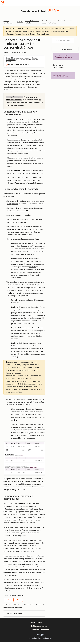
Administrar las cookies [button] (40, 630)
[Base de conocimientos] (54, 11)
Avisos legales (36, 622)
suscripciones (11, 60)
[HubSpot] (2, 2)
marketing (33, 267)
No (18, 600)
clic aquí (46, 34)
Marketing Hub (13, 64)
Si (8, 600)
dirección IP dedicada (14, 100)
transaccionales (17, 270)
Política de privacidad (39, 626)
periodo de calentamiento (32, 143)
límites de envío (19, 170)
